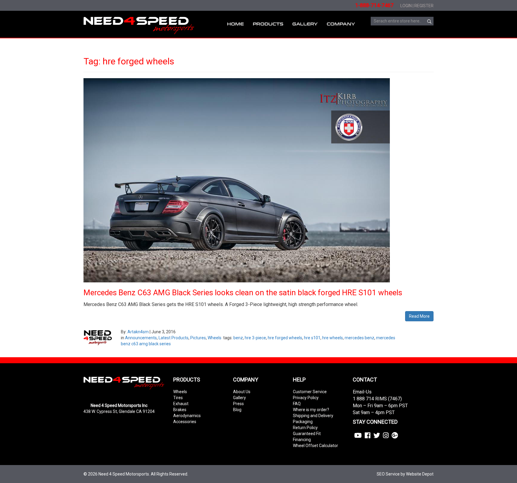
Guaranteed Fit (307, 433)
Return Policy (305, 427)
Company (341, 24)
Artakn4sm (138, 331)
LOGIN (406, 5)
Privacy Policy (306, 397)
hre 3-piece (255, 337)
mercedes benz (359, 337)
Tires (178, 397)
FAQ (297, 403)
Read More (419, 316)
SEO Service (388, 474)
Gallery (239, 397)
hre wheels (332, 337)
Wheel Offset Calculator (315, 445)
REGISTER (424, 5)
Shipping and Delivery (313, 415)
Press (238, 403)
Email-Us (362, 392)
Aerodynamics (187, 415)
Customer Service (310, 391)
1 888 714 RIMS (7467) (377, 399)
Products (268, 24)
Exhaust (180, 403)
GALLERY (305, 24)
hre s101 (312, 337)
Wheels (214, 337)
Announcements (141, 337)
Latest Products (173, 337)
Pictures (198, 337)
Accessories (184, 421)
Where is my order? (311, 409)
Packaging (303, 421)
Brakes (179, 409)
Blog (237, 409)
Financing (302, 439)
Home (235, 24)
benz (238, 337)
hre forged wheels (285, 337)
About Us (241, 391)
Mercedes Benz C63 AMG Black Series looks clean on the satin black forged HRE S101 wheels (242, 292)
